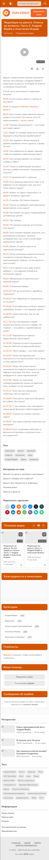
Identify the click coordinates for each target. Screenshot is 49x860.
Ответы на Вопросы (20, 789)
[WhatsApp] (24, 512)
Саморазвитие (10, 785)
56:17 (6, 268)
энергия (8, 455)
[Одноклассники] (19, 506)
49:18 (6, 225)
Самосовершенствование (14, 793)
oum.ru (21, 772)
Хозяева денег (10, 487)
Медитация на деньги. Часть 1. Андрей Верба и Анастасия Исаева (35, 549)
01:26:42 (7, 366)
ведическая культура (37, 793)
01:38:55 (7, 414)
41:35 (6, 200)
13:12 (6, 132)
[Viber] (30, 512)
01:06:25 (7, 314)
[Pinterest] (7, 512)
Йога (40, 772)
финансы (31, 451)
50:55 (6, 232)
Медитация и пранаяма (15, 637)
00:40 (6, 99)
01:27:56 (7, 380)
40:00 (6, 192)
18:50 (6, 151)
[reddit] (19, 512)
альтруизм (20, 455)
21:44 (6, 166)
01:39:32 (7, 421)
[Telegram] (24, 506)
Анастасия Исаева (12, 631)
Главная (16, 843)
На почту (8, 33)
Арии (34, 798)
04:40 (6, 106)
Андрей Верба (11, 459)
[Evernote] (41, 512)
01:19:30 (7, 343)
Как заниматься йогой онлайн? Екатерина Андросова (31, 752)
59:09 (6, 286)
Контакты (5, 821)
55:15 (6, 254)
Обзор (27, 843)
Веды (36, 776)
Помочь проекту (7, 813)
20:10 (6, 158)
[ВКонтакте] (13, 506)
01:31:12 (7, 390)
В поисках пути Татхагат (28, 740)
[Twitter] (36, 506)
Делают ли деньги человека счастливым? (23, 474)
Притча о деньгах (11, 491)
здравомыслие (22, 798)
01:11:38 (7, 321)
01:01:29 (7, 291)
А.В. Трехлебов (10, 776)
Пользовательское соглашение (13, 827)
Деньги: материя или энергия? (18, 478)
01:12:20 (7, 335)
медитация (9, 451)
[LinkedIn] (13, 512)
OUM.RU (36, 850)
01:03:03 (7, 298)
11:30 (6, 125)
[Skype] (36, 512)
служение (34, 459)
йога (21, 776)
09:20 (6, 114)
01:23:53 (7, 355)
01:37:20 (7, 406)
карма (23, 459)
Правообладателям (9, 831)
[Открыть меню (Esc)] (3, 3)
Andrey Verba (9, 780)
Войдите (8, 655)
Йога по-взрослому (26, 780)
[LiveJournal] (41, 506)
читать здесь (27, 120)
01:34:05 (7, 398)
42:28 (6, 205)
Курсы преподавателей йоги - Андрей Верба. (31, 728)
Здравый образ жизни (28, 785)
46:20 (6, 220)
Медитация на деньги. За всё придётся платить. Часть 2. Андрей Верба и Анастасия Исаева (12, 552)
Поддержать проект (24, 683)
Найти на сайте (7, 817)
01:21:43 (7, 351)
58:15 (6, 278)
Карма (6, 789)
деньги (21, 451)
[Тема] (10, 3)
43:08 (6, 212)
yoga (28, 776)
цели (30, 455)
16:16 (6, 140)
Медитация (9, 621)
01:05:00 (7, 306)
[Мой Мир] (30, 506)
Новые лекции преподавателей (18, 626)
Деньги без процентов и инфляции (20, 483)
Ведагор (31, 772)
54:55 (6, 246)
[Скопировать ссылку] (7, 506)
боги (41, 798)
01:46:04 (7, 429)
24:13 (6, 177)
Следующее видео (25, 33)
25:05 (6, 182)
